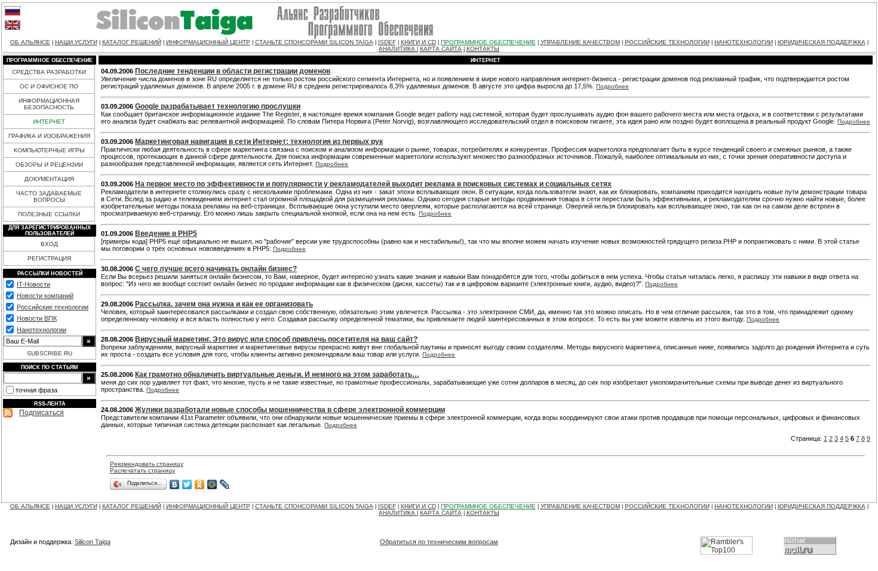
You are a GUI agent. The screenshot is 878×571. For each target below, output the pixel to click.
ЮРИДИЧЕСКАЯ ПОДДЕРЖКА (821, 42)
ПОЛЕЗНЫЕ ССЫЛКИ (49, 214)
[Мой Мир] (212, 484)
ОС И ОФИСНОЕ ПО (49, 86)
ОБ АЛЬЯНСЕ (30, 42)
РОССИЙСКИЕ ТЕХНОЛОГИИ (667, 42)
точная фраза (36, 390)
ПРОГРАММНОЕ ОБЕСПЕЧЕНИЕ (488, 42)
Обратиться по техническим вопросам (439, 541)
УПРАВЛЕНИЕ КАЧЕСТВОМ (580, 42)
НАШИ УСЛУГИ (76, 42)
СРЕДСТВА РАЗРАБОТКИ (49, 72)
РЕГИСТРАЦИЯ (49, 258)
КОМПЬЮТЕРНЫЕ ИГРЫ (49, 150)
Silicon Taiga (92, 541)
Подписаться (41, 413)
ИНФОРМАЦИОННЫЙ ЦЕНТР (208, 42)
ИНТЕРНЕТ (49, 121)
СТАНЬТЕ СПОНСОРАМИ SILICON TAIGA (314, 42)
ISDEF (387, 42)
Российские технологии (52, 307)
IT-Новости (33, 284)
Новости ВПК (37, 318)
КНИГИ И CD (418, 42)
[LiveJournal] (225, 484)
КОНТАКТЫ (482, 48)
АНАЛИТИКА (398, 48)
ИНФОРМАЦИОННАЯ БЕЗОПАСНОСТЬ (49, 103)
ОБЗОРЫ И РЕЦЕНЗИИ (49, 164)
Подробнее (612, 86)
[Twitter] (187, 484)
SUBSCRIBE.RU (49, 353)
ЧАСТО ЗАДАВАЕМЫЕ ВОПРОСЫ (49, 196)
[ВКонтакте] (174, 484)
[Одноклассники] (200, 484)
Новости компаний (45, 295)
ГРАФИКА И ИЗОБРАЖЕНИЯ (49, 136)
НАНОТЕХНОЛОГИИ (743, 42)
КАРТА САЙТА (441, 48)
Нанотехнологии (41, 329)
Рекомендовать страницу (146, 464)
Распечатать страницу (142, 470)
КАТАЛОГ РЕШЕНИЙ (131, 42)
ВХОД (49, 244)
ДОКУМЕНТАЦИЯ (49, 179)
